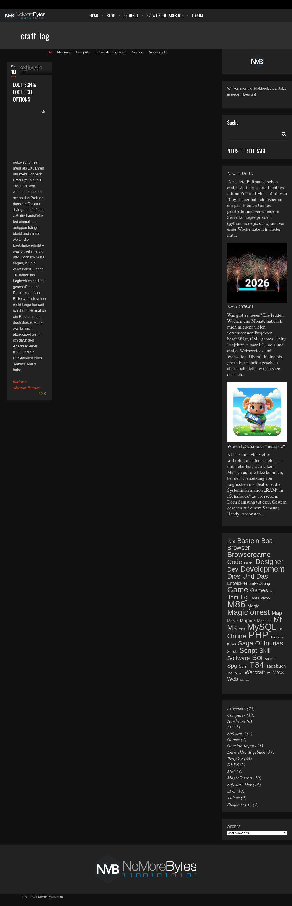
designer (269, 562)
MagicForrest (239, 778)
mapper (247, 620)
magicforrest (248, 612)
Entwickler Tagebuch (246, 752)
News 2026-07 (240, 173)
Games (233, 739)
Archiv (233, 826)
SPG (231, 791)
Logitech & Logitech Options (24, 92)
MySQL (262, 627)
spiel (243, 666)
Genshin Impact (241, 745)
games (259, 590)
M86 (231, 771)
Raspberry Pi (239, 804)
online (236, 636)
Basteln (248, 541)
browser (238, 548)
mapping (264, 621)
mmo (242, 629)
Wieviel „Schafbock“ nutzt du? (256, 446)
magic (253, 605)
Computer (236, 715)
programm (277, 637)
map (277, 613)
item (232, 597)
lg (244, 597)
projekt (231, 644)
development (262, 569)
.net (231, 541)
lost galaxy (260, 598)
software (238, 658)
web (232, 679)
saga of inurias (260, 643)
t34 (256, 665)
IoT (230, 727)
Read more (20, 381)
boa (267, 541)
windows (244, 680)
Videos (233, 797)
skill (265, 651)
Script (248, 650)
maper (232, 621)
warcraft (255, 672)
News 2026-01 (240, 307)
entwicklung (259, 583)
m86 (236, 604)
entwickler (237, 583)
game (237, 590)
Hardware (34, 387)
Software (235, 733)
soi (257, 658)
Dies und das (247, 576)
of (280, 629)
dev (232, 569)
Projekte (235, 758)
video (238, 673)
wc (269, 673)
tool (230, 673)
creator (248, 563)
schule (232, 651)
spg (232, 666)
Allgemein (19, 387)
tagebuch (276, 666)
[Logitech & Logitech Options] (29, 68)
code (234, 562)
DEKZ (233, 764)
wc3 (278, 672)
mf (278, 620)
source (270, 659)
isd (272, 591)
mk (232, 628)
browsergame (249, 555)
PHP (258, 635)
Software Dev (239, 784)
